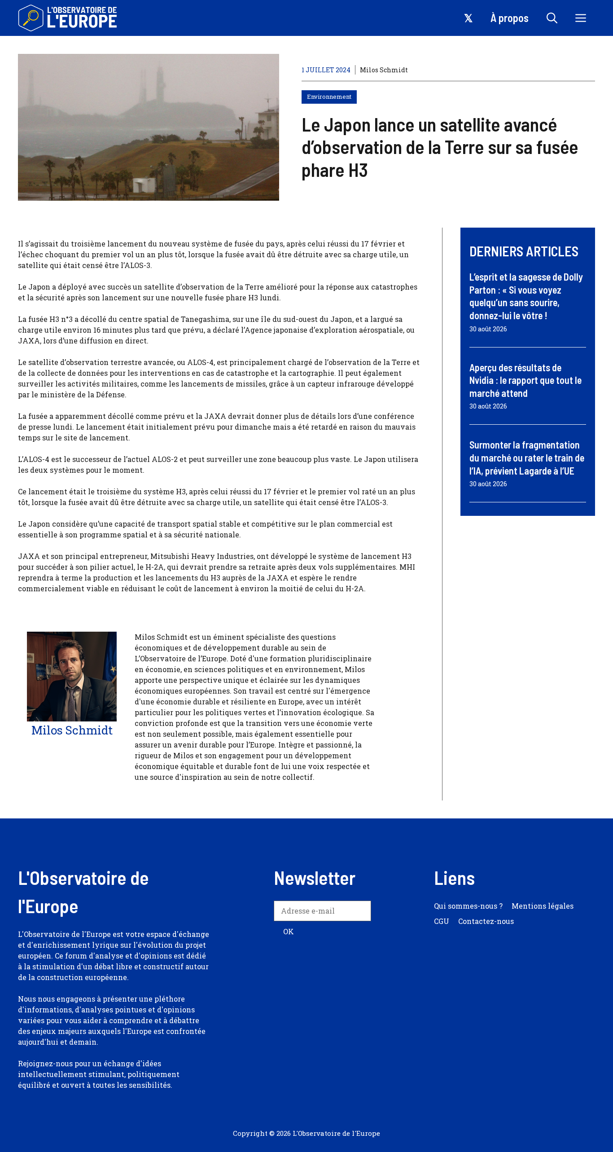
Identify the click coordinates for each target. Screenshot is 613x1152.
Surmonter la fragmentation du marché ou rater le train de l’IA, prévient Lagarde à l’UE (526, 457)
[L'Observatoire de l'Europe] (68, 18)
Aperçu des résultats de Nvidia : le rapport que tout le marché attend (525, 380)
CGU (441, 921)
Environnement (329, 96)
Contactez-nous (486, 921)
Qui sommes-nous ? (468, 905)
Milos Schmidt (384, 70)
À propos (509, 17)
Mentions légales (543, 905)
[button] (552, 18)
